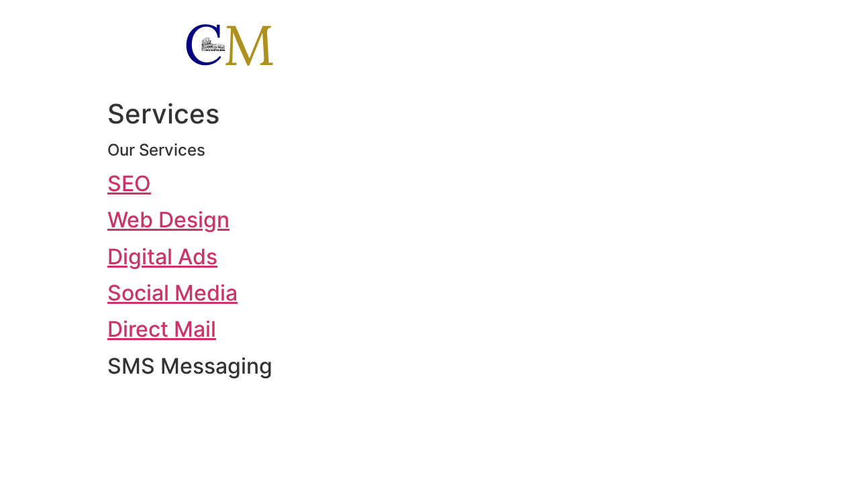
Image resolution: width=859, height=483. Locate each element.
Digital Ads (162, 257)
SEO (129, 183)
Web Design (168, 220)
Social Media (172, 293)
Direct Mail (161, 329)
